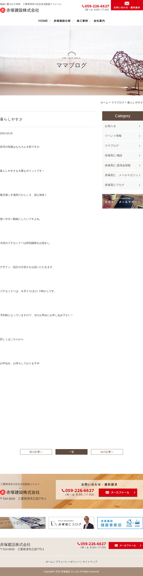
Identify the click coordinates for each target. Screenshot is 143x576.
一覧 (71, 451)
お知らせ (110, 125)
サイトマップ (90, 561)
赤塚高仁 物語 (113, 155)
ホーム (43, 20)
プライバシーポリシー (68, 561)
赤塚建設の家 (62, 20)
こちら (14, 339)
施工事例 (82, 20)
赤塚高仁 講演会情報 (118, 165)
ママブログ (112, 145)
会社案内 (99, 20)
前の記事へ (36, 451)
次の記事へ (107, 451)
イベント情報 (113, 135)
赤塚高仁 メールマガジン (121, 175)
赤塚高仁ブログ (114, 184)
